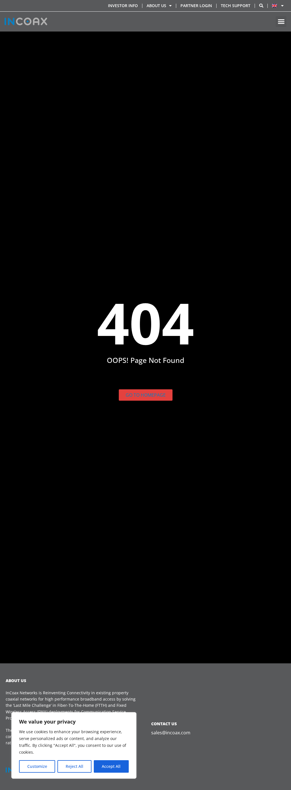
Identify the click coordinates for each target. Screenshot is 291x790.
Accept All (111, 766)
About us (156, 5)
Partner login (196, 5)
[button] (281, 21)
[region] (73, 745)
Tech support (235, 5)
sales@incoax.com (170, 733)
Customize (37, 766)
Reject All (74, 766)
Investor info (123, 5)
